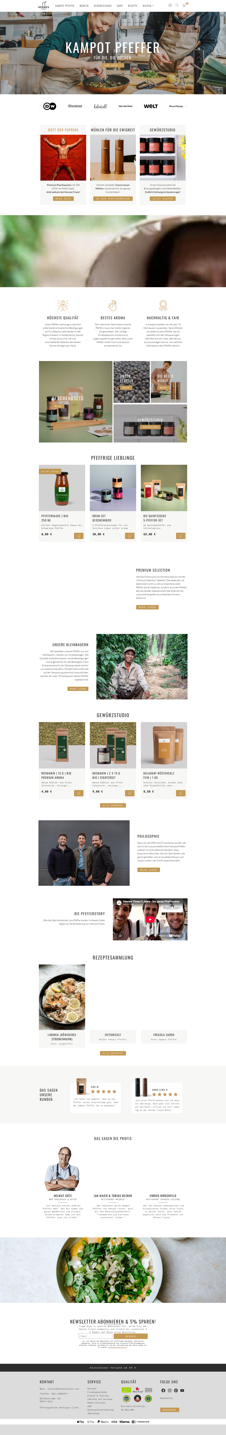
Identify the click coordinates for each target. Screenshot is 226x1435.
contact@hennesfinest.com (63, 1388)
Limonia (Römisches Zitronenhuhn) (62, 1037)
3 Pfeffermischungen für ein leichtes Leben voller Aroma (110, 526)
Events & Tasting (97, 1395)
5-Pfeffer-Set (153, 520)
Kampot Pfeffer (64, 5)
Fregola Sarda (164, 1035)
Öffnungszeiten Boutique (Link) (59, 1407)
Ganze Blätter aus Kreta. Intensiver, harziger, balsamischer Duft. (57, 785)
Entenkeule (113, 1035)
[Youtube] (182, 1390)
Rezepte (133, 5)
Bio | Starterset (104, 777)
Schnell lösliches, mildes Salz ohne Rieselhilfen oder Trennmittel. (163, 785)
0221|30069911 (60, 1393)
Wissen (147, 5)
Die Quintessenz (154, 516)
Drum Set (99, 516)
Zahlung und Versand (99, 1399)
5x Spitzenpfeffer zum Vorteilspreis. (157, 526)
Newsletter (166, 1398)
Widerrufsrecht (96, 1402)
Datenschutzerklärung (117, 1347)
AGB (89, 1406)
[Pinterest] (176, 1390)
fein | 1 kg (150, 777)
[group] (62, 488)
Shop (120, 5)
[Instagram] (169, 1390)
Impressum (93, 1413)
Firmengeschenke (97, 1392)
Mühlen (84, 5)
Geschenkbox (102, 520)
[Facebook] (163, 1390)
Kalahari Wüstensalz (158, 773)
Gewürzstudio (103, 5)
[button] (39, 106)
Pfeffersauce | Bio (54, 516)
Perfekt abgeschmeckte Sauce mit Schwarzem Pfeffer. (61, 526)
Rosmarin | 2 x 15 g (106, 773)
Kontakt (92, 1388)
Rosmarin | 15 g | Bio (56, 773)
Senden (131, 1336)
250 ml (46, 520)
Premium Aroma (52, 777)
